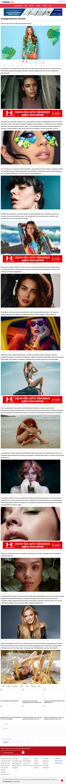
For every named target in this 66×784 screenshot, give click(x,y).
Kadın (27, 686)
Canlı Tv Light (4, 767)
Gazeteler (45, 765)
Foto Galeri (45, 758)
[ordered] (22, 742)
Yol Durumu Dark (5, 765)
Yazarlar (45, 763)
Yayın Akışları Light (17, 761)
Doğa (26, 5)
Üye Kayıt (3, 772)
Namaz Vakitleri (27, 761)
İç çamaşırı (15, 686)
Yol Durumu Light (5, 763)
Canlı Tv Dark (15, 758)
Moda (39, 686)
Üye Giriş (3, 770)
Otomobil (45, 5)
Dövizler (36, 761)
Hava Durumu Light (6, 758)
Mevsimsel (33, 686)
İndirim (21, 686)
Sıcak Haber (46, 767)
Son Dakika (15, 767)
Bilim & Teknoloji (18, 5)
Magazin (38, 5)
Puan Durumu (26, 763)
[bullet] (24, 742)
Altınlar (36, 758)
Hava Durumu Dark (6, 761)
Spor (50, 5)
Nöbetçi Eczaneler (17, 765)
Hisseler (36, 763)
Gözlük (8, 686)
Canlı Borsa (26, 758)
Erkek (3, 686)
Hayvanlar (31, 5)
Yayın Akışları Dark (16, 763)
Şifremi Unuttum (5, 774)
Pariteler (36, 767)
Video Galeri (46, 761)
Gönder (6, 742)
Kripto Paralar (38, 765)
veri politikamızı (7, 781)
